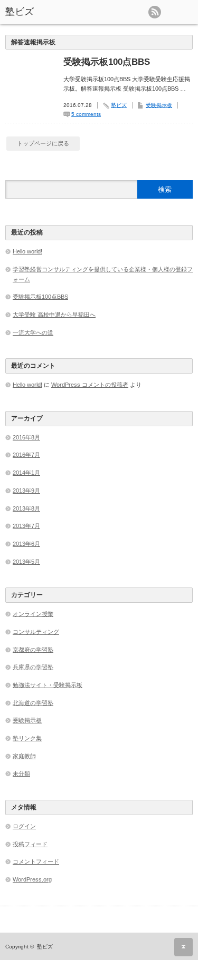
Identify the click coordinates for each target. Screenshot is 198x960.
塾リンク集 (27, 738)
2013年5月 (26, 562)
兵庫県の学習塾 (33, 667)
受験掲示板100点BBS (106, 62)
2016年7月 (26, 455)
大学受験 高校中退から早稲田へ (54, 314)
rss (154, 12)
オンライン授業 (33, 614)
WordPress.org (32, 879)
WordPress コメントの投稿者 (89, 384)
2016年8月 (26, 437)
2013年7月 (26, 526)
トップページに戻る (43, 143)
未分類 (21, 773)
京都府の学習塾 (33, 649)
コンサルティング (36, 632)
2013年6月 (26, 544)
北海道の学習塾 (33, 703)
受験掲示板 (159, 105)
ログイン (24, 826)
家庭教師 (24, 756)
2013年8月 (26, 508)
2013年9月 (26, 490)
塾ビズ (19, 11)
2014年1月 (26, 472)
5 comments (86, 114)
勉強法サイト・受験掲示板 (47, 685)
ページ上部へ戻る (183, 947)
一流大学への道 (33, 332)
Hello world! (27, 251)
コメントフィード (36, 861)
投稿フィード (30, 844)
